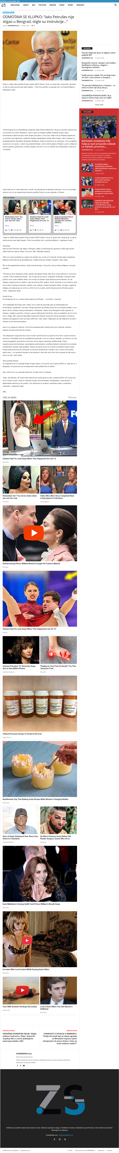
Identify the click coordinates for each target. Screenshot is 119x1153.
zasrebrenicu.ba (25, 1150)
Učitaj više (98, 105)
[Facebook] (17, 1066)
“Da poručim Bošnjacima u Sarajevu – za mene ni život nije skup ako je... (98, 86)
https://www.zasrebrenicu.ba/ (24, 1057)
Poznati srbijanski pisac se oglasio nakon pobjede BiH (99, 54)
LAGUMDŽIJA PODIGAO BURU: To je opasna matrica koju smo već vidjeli (96, 96)
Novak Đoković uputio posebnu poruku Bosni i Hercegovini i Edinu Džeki (104, 191)
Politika (42, 5)
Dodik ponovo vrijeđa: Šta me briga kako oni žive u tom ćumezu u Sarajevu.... (99, 76)
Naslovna (15, 5)
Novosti (13, 10)
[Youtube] (23, 1066)
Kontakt (80, 5)
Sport (70, 5)
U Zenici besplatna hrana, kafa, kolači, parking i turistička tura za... (104, 180)
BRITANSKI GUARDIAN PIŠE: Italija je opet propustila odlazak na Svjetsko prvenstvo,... (99, 144)
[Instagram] (59, 1140)
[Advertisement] (39, 110)
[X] (20, 1066)
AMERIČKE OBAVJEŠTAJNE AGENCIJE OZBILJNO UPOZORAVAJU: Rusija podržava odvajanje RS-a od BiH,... (105, 205)
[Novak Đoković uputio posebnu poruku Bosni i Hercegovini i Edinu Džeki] (87, 192)
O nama (70, 1150)
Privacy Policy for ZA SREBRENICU (85, 1150)
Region (53, 5)
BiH (33, 5)
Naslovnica (6, 10)
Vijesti (26, 5)
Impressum (101, 1150)
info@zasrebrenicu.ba (65, 1135)
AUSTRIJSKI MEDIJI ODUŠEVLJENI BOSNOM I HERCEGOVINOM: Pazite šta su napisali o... (106, 167)
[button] (115, 5)
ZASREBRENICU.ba (13, 25)
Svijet (61, 5)
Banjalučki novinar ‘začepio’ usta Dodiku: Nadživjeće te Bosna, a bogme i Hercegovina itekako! (99, 65)
